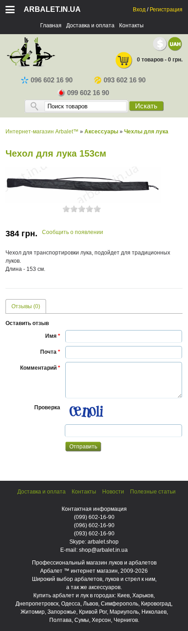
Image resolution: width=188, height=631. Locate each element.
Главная (51, 25)
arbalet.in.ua (52, 9)
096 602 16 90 (52, 80)
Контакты (131, 25)
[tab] (25, 306)
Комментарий (40, 368)
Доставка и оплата (90, 25)
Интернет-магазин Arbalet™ (41, 131)
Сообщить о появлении (72, 232)
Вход (139, 9)
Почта (50, 352)
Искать (146, 106)
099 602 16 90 (88, 93)
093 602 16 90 (125, 80)
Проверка (47, 407)
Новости (113, 492)
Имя (52, 336)
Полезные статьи (153, 492)
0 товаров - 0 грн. (160, 59)
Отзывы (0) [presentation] (25, 306)
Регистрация (166, 9)
